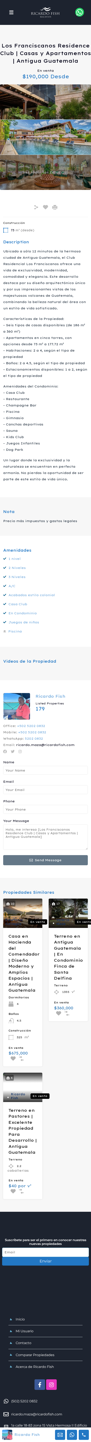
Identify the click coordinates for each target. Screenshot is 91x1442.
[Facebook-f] (39, 1384)
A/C (11, 586)
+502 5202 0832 (31, 726)
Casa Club (17, 604)
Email (8, 782)
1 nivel (14, 559)
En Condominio (22, 613)
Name (8, 762)
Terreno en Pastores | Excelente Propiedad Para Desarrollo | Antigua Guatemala (22, 1131)
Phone (9, 801)
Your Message (16, 821)
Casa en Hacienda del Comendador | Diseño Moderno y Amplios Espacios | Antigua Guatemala (24, 963)
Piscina (15, 631)
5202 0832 (34, 739)
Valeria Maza (62, 922)
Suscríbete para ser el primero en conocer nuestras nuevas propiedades (45, 1242)
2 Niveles (17, 568)
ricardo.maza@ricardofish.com (45, 745)
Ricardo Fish (50, 696)
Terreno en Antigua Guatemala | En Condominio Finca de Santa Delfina (68, 957)
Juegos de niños (23, 622)
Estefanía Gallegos (14, 922)
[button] (11, 12)
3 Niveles (17, 577)
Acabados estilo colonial (31, 595)
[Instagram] (51, 1384)
